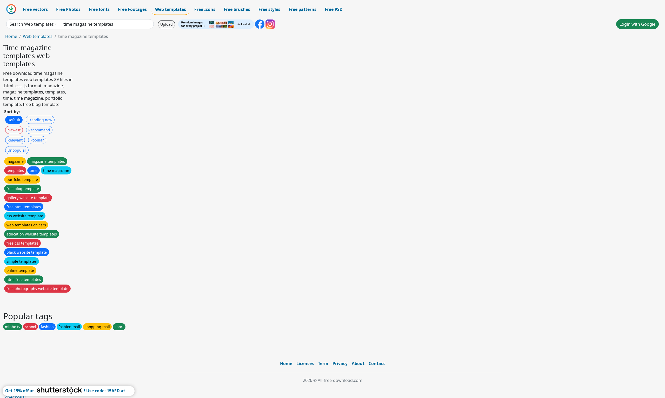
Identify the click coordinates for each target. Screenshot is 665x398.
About (358, 363)
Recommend (39, 129)
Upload (166, 24)
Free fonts (99, 9)
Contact (377, 363)
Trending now (40, 119)
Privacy (340, 363)
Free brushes (237, 9)
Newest (14, 129)
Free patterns (302, 9)
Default (14, 119)
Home (11, 36)
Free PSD (334, 9)
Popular (37, 140)
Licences (305, 363)
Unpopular (17, 150)
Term (323, 363)
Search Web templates (32, 24)
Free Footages (132, 9)
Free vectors (35, 9)
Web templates (170, 9)
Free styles (269, 9)
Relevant (15, 140)
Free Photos (68, 9)
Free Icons (204, 9)
